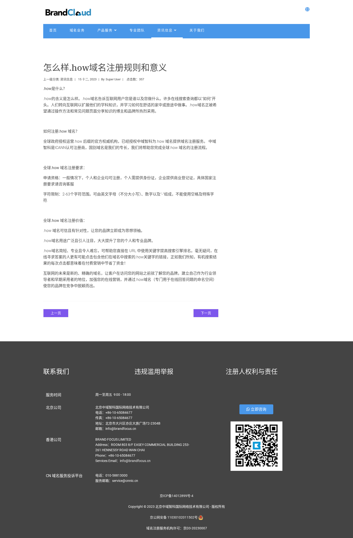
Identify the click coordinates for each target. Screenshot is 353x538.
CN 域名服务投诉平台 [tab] (64, 475)
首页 (53, 30)
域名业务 (77, 30)
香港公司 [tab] (53, 439)
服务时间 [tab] (53, 395)
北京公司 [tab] (53, 407)
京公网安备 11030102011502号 (174, 517)
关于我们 (197, 30)
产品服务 (105, 30)
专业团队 (137, 30)
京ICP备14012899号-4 (176, 496)
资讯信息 (164, 30)
